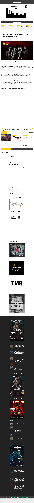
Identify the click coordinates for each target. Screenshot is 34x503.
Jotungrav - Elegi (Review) (17, 430)
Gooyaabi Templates (25, 497)
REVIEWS (11, 25)
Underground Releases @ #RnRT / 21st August (29, 27)
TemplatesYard (14, 497)
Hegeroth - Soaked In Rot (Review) (18, 437)
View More (31, 132)
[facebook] (16, 1)
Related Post (4, 132)
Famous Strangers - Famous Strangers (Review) (12, 27)
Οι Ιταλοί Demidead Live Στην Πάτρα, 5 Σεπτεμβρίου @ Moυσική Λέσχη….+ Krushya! (19, 475)
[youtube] (21, 1)
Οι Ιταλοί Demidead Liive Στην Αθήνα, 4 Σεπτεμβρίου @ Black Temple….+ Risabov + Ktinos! (19, 491)
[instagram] (18, 1)
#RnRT (22, 206)
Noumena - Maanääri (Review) (20, 27)
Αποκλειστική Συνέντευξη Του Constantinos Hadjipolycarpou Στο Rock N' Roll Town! (19, 367)
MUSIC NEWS (2, 25)
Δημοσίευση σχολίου (5, 152)
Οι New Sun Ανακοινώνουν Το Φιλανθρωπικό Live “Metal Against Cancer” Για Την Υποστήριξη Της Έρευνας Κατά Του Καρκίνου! (27, 143)
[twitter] (19, 1)
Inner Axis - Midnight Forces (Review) (4, 27)
